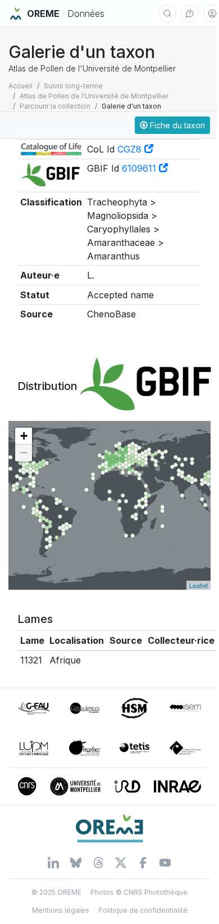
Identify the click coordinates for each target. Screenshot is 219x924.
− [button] (24, 453)
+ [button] (24, 436)
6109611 (140, 168)
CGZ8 (130, 149)
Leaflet (198, 585)
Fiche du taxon (176, 125)
